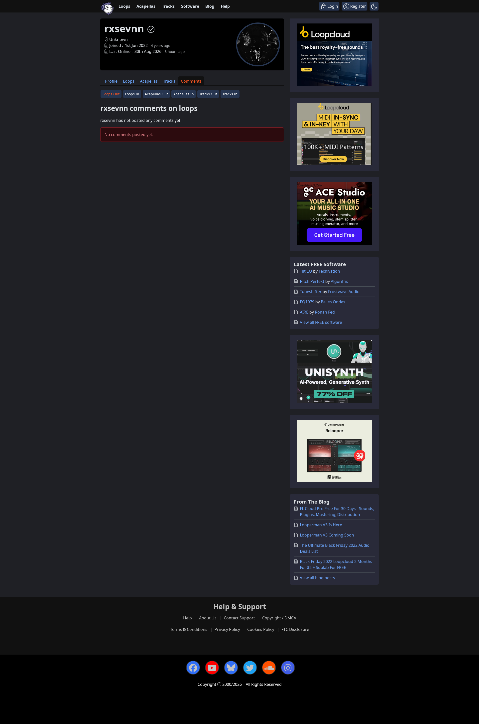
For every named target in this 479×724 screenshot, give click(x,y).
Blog (209, 6)
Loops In (132, 94)
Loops (124, 6)
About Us (208, 618)
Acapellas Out (156, 94)
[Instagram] (288, 668)
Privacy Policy (227, 629)
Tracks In (230, 94)
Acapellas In (183, 94)
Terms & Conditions (188, 629)
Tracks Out (208, 94)
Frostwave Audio (343, 291)
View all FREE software (321, 322)
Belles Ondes (333, 302)
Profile (111, 81)
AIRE (304, 312)
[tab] (111, 81)
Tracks (168, 6)
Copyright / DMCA (279, 618)
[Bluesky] (231, 668)
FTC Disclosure (295, 629)
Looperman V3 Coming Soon (327, 535)
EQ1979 (307, 302)
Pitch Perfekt (312, 281)
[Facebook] (193, 668)
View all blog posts (317, 577)
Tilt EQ (306, 271)
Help (225, 6)
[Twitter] (250, 668)
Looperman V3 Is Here (321, 525)
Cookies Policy (260, 629)
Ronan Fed (325, 312)
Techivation (329, 271)
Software (190, 6)
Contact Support (239, 618)
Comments (191, 81)
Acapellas (145, 6)
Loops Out (111, 94)
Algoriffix (339, 281)
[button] (374, 6)
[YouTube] (212, 668)
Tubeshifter (311, 291)
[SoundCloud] (269, 668)
